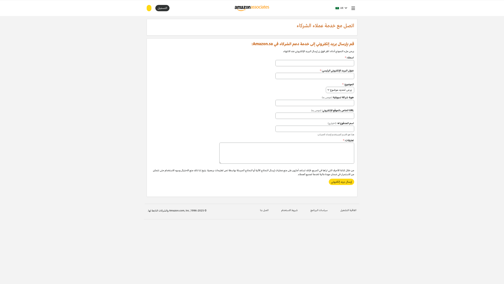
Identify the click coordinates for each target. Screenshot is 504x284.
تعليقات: (348, 140)
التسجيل (162, 8)
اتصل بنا (264, 210)
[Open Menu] (352, 8)
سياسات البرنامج (319, 210)
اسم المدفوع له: (341, 123)
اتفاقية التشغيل (348, 210)
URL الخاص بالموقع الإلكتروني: (332, 110)
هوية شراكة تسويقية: (338, 97)
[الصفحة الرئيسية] (252, 8)
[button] (341, 8)
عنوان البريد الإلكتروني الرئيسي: (337, 71)
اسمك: (349, 58)
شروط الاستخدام (289, 210)
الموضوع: (348, 84)
